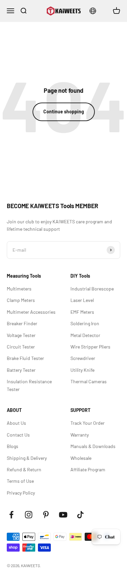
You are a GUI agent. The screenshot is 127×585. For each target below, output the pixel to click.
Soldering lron (84, 323)
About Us (16, 423)
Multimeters (19, 288)
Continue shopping (63, 111)
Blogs (12, 446)
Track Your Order (87, 423)
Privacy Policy (21, 493)
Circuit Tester (21, 347)
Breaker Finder (22, 323)
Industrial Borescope (92, 288)
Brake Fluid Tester (25, 358)
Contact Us (18, 435)
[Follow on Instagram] (28, 514)
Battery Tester (21, 370)
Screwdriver (82, 358)
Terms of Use (20, 481)
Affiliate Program (87, 469)
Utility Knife (82, 370)
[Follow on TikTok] (80, 514)
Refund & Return (24, 469)
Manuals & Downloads (92, 446)
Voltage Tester (21, 335)
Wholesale (80, 458)
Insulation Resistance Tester (29, 385)
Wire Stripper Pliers (90, 347)
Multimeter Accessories (31, 312)
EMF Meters (82, 312)
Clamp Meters (21, 300)
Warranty (79, 435)
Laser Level (82, 300)
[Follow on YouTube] (63, 514)
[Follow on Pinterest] (45, 514)
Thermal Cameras (88, 381)
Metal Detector (85, 335)
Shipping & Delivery (27, 458)
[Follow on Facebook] (11, 514)
